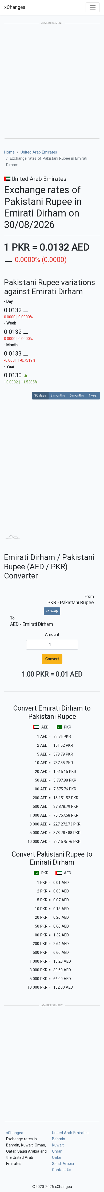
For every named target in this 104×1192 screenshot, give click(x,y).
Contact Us (61, 1170)
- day (8, 301)
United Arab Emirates (39, 152)
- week (10, 323)
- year (9, 366)
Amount (52, 634)
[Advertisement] (52, 81)
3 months (58, 395)
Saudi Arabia (63, 1163)
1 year (93, 395)
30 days (40, 395)
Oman (57, 1151)
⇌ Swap (52, 611)
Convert (52, 659)
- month (11, 345)
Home (9, 152)
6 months (77, 395)
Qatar (57, 1157)
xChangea (14, 7)
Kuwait (58, 1145)
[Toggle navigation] (93, 7)
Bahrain (58, 1139)
